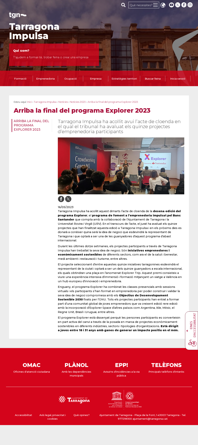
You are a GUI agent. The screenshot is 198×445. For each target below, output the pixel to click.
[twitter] (178, 5)
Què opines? (81, 415)
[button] (162, 5)
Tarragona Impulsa (34, 31)
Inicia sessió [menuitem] (177, 78)
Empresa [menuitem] (96, 78)
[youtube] (171, 5)
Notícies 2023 (78, 101)
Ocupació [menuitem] (70, 78)
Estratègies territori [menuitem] (124, 78)
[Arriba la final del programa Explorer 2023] (121, 165)
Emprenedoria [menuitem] (45, 78)
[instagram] (190, 5)
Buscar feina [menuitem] (153, 78)
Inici (29, 101)
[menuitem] (31, 125)
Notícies (63, 101)
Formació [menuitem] (20, 78)
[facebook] (184, 5)
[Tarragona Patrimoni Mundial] (125, 407)
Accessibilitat (23, 415)
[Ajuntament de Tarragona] (17, 16)
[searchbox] (123, 5)
